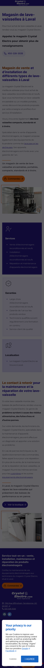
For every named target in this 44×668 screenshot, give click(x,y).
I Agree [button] (30, 659)
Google (25, 648)
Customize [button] (12, 659)
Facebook (10, 651)
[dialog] (22, 643)
